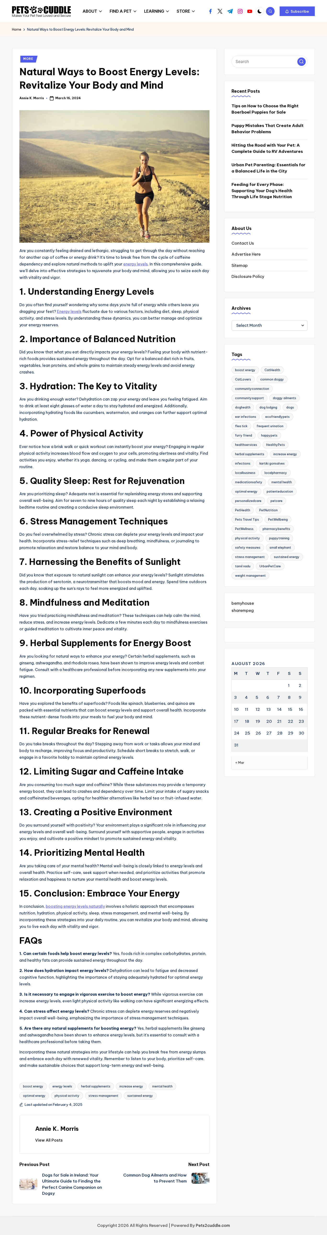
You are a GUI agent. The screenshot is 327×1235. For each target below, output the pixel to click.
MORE (28, 59)
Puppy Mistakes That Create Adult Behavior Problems (267, 129)
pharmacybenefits (276, 529)
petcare (276, 501)
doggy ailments (284, 398)
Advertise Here (246, 254)
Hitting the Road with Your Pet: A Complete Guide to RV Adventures (267, 148)
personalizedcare (248, 501)
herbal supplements (95, 1086)
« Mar (239, 762)
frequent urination (270, 426)
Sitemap (239, 265)
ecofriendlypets (277, 417)
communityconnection (252, 389)
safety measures (247, 548)
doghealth (242, 407)
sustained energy (140, 1095)
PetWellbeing (278, 520)
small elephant (280, 548)
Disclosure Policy (247, 276)
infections (242, 463)
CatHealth (272, 370)
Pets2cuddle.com (213, 1225)
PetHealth (242, 510)
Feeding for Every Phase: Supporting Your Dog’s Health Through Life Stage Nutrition (261, 191)
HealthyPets (275, 445)
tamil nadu (242, 566)
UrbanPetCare (270, 566)
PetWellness (244, 529)
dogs (290, 407)
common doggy (272, 379)
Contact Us (242, 243)
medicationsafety (248, 482)
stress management (103, 1095)
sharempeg (242, 610)
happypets (269, 435)
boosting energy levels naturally (75, 906)
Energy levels (69, 311)
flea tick (241, 426)
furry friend (243, 435)
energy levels (135, 264)
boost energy (33, 1086)
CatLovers (243, 379)
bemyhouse (242, 603)
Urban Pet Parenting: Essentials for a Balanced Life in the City (268, 168)
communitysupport (249, 398)
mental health (162, 1086)
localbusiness (245, 473)
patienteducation (280, 492)
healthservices (246, 445)
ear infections (245, 417)
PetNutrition (268, 510)
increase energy (131, 1086)
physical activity (67, 1095)
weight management (250, 576)
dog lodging (268, 407)
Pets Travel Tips (247, 520)
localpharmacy (276, 473)
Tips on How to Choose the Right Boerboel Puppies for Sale (265, 109)
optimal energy (34, 1095)
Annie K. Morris (57, 1128)
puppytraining (279, 538)
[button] (297, 11)
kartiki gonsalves (272, 463)
